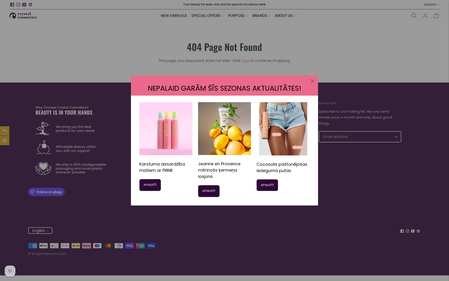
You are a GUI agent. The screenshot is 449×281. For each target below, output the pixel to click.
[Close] (312, 81)
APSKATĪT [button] (150, 185)
